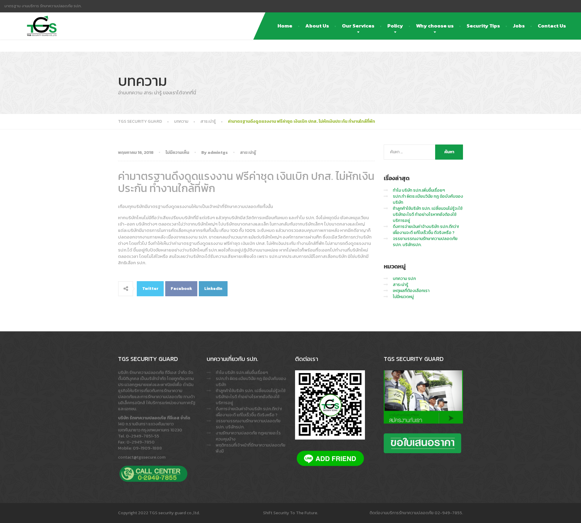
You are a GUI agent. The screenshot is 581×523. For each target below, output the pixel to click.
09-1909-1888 (147, 448)
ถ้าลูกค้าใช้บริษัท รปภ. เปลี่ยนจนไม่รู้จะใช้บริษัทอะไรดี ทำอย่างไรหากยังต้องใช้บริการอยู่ (427, 214)
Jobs (519, 26)
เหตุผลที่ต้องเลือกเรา (411, 290)
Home (284, 26)
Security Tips (483, 26)
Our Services (358, 26)
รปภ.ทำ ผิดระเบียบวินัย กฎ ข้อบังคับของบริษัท (428, 199)
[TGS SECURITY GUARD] (42, 20)
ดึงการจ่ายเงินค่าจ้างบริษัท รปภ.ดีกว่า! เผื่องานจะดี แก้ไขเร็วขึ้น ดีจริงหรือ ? (426, 229)
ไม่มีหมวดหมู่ (403, 297)
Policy (395, 26)
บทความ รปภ (404, 278)
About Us (317, 26)
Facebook (181, 288)
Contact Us (552, 26)
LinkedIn (213, 288)
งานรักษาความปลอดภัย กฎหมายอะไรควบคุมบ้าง (248, 436)
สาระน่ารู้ (248, 152)
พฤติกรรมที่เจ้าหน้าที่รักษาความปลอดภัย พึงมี (250, 448)
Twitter (150, 288)
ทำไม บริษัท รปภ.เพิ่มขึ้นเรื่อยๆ (419, 190)
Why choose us (435, 26)
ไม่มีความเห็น (177, 152)
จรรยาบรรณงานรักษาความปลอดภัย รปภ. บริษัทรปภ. (425, 242)
